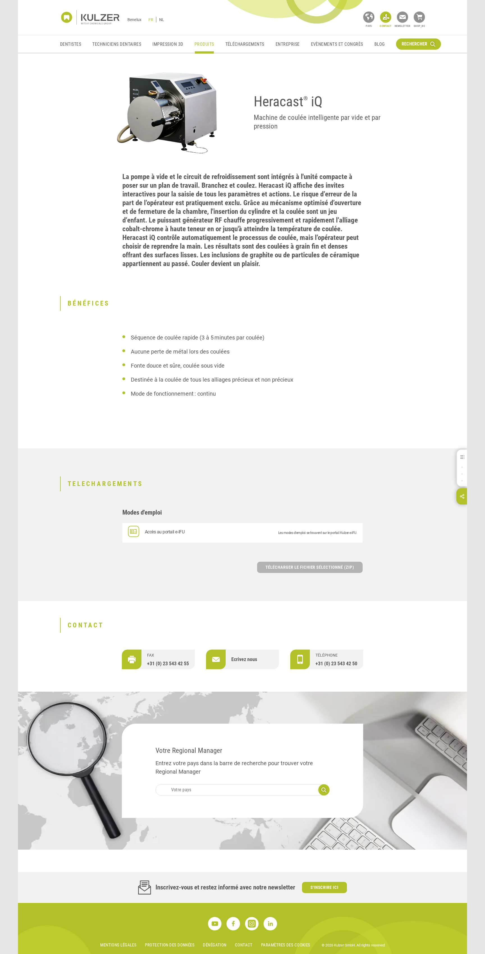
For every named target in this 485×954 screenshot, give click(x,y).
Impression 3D (167, 44)
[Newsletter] (402, 17)
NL (161, 19)
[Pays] (368, 17)
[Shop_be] (419, 17)
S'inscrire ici (324, 887)
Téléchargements (244, 44)
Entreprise (288, 44)
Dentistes (70, 44)
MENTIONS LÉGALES (118, 945)
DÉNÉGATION (215, 945)
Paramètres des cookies (285, 945)
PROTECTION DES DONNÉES (170, 945)
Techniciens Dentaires (116, 44)
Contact (244, 945)
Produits (204, 44)
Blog (379, 44)
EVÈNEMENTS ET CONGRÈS (337, 44)
